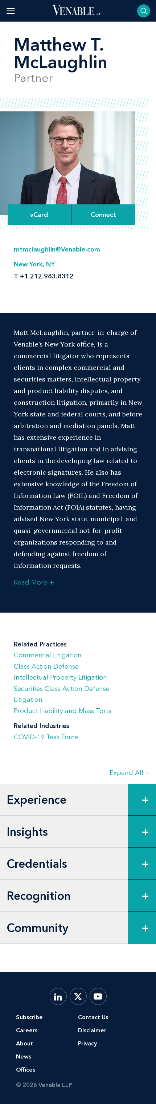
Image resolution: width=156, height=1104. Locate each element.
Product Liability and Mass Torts (62, 711)
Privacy (87, 1043)
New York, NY (34, 264)
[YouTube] (98, 996)
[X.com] (78, 996)
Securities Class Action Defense (62, 689)
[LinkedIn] (58, 996)
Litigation (28, 700)
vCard (39, 215)
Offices (25, 1069)
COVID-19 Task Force (46, 737)
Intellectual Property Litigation (60, 677)
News (23, 1056)
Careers (26, 1030)
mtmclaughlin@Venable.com (57, 249)
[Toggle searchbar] (143, 10)
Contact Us (93, 1017)
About (24, 1043)
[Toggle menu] (11, 11)
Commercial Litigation (48, 655)
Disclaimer (92, 1030)
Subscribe (29, 1017)
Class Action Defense (46, 666)
